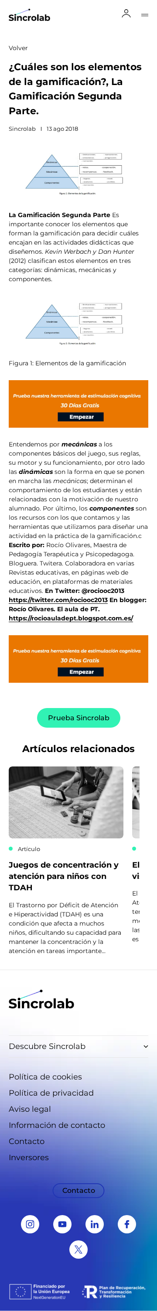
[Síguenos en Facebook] (127, 1224)
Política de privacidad (51, 1093)
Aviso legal (30, 1109)
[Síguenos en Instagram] (30, 1224)
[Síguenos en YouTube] (62, 1224)
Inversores (29, 1157)
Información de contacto (57, 1125)
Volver (18, 48)
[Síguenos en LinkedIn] (94, 1224)
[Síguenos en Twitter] (78, 1249)
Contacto (26, 1141)
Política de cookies (45, 1077)
